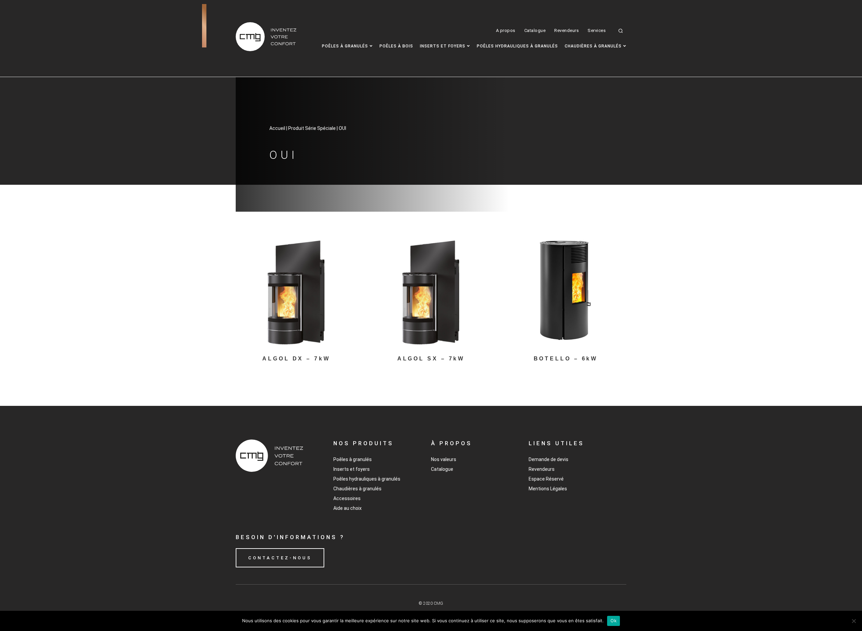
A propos (506, 30)
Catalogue (535, 30)
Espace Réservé (546, 479)
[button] (620, 30)
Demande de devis (548, 459)
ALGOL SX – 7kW (431, 358)
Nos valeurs (443, 459)
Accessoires (347, 498)
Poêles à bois (396, 46)
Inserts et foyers (442, 46)
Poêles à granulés (345, 46)
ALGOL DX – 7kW (296, 358)
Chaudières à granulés (593, 46)
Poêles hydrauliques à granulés (517, 46)
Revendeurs (566, 30)
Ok (613, 620)
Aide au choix (347, 508)
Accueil (277, 128)
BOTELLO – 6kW (566, 358)
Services (597, 30)
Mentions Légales (548, 488)
